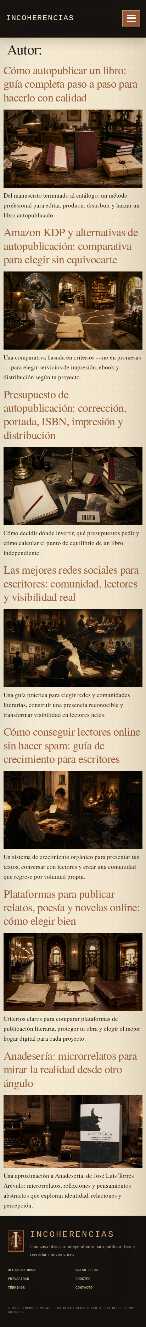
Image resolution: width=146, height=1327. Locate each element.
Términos (16, 1288)
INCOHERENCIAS (72, 1234)
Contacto (83, 1288)
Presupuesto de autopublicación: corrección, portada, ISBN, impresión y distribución (65, 414)
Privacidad (18, 1279)
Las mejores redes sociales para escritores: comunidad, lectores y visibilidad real (71, 583)
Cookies (82, 1279)
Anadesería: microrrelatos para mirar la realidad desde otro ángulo (70, 1069)
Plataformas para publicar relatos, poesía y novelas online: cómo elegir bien (72, 907)
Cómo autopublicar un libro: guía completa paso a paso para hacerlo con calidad (70, 83)
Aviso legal (87, 1270)
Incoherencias (40, 18)
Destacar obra (21, 1270)
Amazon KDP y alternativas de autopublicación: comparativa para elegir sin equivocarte (71, 245)
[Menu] (131, 18)
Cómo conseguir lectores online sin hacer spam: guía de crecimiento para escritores (72, 745)
